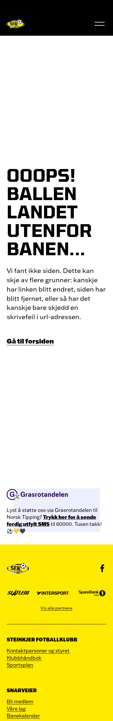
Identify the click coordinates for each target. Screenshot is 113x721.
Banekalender (23, 715)
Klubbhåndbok (24, 658)
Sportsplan (20, 664)
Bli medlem (20, 701)
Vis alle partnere (56, 608)
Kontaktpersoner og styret (38, 650)
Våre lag (16, 708)
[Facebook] (102, 568)
